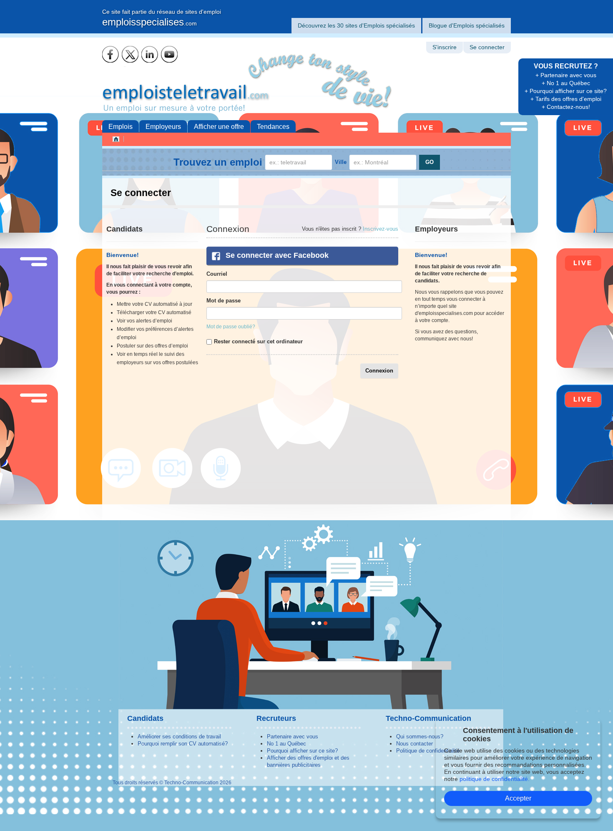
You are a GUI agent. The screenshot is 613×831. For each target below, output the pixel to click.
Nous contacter (414, 743)
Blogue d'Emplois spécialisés (467, 25)
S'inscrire (444, 47)
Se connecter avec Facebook (277, 255)
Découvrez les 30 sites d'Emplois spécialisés (356, 25)
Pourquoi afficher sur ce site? (302, 751)
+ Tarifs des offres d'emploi (565, 99)
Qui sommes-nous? (419, 736)
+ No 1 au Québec (566, 83)
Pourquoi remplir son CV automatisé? (183, 743)
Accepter (518, 798)
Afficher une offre (219, 126)
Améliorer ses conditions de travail (179, 736)
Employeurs (163, 126)
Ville (341, 162)
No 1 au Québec (286, 743)
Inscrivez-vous (380, 229)
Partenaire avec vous (292, 736)
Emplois (120, 126)
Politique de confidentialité (428, 751)
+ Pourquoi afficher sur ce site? (566, 91)
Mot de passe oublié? (230, 327)
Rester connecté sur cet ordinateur (258, 341)
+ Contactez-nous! (566, 106)
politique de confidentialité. (495, 779)
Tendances (273, 126)
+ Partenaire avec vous (565, 75)
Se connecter (487, 47)
